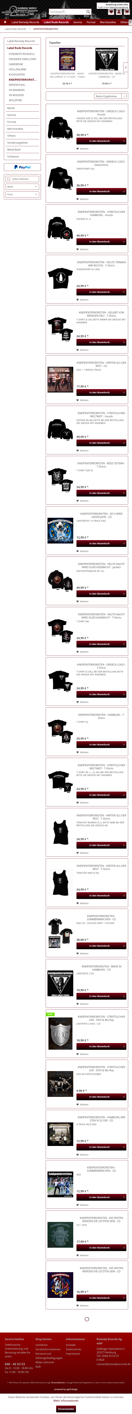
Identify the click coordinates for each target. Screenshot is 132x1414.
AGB (38, 1366)
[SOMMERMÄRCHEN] (60, 932)
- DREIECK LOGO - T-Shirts (101, 666)
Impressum (73, 1353)
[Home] (5, 22)
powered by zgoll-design (66, 1389)
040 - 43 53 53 (15, 1364)
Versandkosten (58, 1382)
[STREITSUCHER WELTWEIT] (60, 430)
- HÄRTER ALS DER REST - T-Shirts (101, 817)
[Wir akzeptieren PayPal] (22, 167)
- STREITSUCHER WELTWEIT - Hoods (101, 414)
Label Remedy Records (21, 41)
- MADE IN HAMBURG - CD (107, 75)
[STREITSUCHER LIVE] (60, 1033)
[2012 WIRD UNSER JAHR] (60, 530)
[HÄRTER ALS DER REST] (60, 379)
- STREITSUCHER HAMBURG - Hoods (101, 213)
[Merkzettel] (111, 12)
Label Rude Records (19, 48)
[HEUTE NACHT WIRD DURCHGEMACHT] (60, 580)
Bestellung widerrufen (117, 4)
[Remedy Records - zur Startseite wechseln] (20, 11)
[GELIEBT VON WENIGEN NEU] (60, 329)
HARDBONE (16, 64)
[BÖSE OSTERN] (60, 480)
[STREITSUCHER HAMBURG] (60, 228)
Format (11, 122)
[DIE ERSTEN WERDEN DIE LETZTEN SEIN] (60, 1234)
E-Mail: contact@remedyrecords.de (112, 1362)
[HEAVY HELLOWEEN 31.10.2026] (67, 59)
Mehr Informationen (66, 1400)
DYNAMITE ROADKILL (22, 54)
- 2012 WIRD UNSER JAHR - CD (101, 515)
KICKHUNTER (17, 74)
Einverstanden (66, 1408)
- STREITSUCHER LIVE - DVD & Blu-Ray (101, 1018)
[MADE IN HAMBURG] (107, 59)
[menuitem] (70, 12)
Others (11, 135)
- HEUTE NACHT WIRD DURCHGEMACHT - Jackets (101, 565)
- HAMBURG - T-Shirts (101, 716)
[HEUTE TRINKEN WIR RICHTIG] (60, 279)
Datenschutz (73, 1349)
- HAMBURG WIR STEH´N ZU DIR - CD (101, 1119)
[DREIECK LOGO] (60, 128)
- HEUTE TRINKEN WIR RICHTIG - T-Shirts (101, 264)
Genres (11, 115)
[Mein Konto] (119, 12)
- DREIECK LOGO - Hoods (101, 113)
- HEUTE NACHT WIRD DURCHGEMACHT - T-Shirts (101, 616)
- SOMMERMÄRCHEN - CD (101, 917)
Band (10, 186)
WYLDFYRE (15, 100)
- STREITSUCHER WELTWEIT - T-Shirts (101, 767)
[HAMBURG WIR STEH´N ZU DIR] (60, 1134)
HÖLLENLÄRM (17, 69)
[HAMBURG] (60, 731)
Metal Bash (14, 149)
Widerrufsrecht (44, 1362)
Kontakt (71, 1345)
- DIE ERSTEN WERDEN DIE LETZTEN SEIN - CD (101, 1219)
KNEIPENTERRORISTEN (23, 79)
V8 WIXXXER (16, 95)
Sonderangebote (17, 142)
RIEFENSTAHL (17, 85)
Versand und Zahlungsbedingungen (49, 1356)
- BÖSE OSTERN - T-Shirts (101, 465)
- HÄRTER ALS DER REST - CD (101, 364)
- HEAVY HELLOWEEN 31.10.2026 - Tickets (67, 75)
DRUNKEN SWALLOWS (22, 59)
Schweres (13, 156)
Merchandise (15, 129)
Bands (11, 108)
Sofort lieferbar (20, 178)
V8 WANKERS (17, 90)
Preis (10, 194)
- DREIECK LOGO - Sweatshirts (101, 163)
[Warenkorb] (127, 12)
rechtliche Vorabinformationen (48, 1347)
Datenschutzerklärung (119, 7)
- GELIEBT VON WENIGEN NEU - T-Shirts (101, 314)
